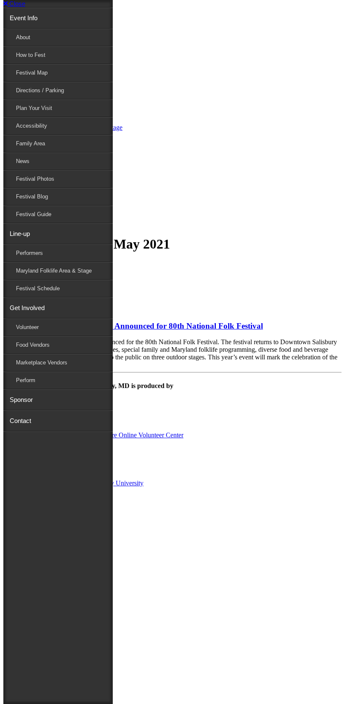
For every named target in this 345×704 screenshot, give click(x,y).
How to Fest (30, 55)
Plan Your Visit (34, 108)
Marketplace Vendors (41, 362)
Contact (20, 420)
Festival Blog (32, 196)
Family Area (30, 143)
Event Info (23, 17)
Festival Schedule (38, 288)
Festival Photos (35, 179)
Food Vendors (33, 345)
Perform (25, 380)
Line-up (20, 233)
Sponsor (21, 399)
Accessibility (31, 126)
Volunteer (27, 327)
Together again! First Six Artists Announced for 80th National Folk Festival (133, 325)
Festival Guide (33, 214)
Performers (29, 253)
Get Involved (27, 307)
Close (16, 3)
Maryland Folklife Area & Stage (54, 271)
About (23, 37)
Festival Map (32, 73)
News (22, 161)
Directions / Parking (40, 90)
